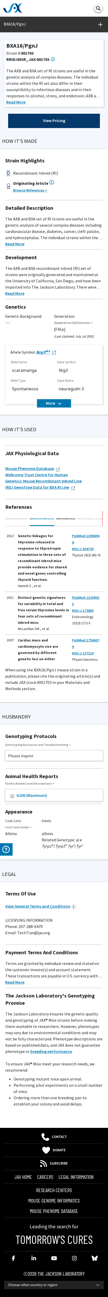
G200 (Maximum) (32, 795)
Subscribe (59, 1163)
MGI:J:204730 (83, 548)
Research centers (54, 1190)
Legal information (76, 1177)
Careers (45, 1177)
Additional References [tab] (42, 518)
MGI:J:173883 (83, 610)
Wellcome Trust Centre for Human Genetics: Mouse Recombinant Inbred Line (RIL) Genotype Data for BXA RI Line (43, 481)
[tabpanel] (54, 594)
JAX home (23, 1177)
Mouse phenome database (54, 1211)
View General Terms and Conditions (37, 906)
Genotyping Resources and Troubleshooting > (38, 745)
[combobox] (54, 1285)
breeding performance (51, 1051)
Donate (59, 1150)
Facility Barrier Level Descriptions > (29, 783)
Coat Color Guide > (18, 827)
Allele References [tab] (65, 518)
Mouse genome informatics (54, 1200)
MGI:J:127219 (83, 653)
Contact (59, 1137)
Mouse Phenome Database (29, 468)
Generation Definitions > (73, 323)
